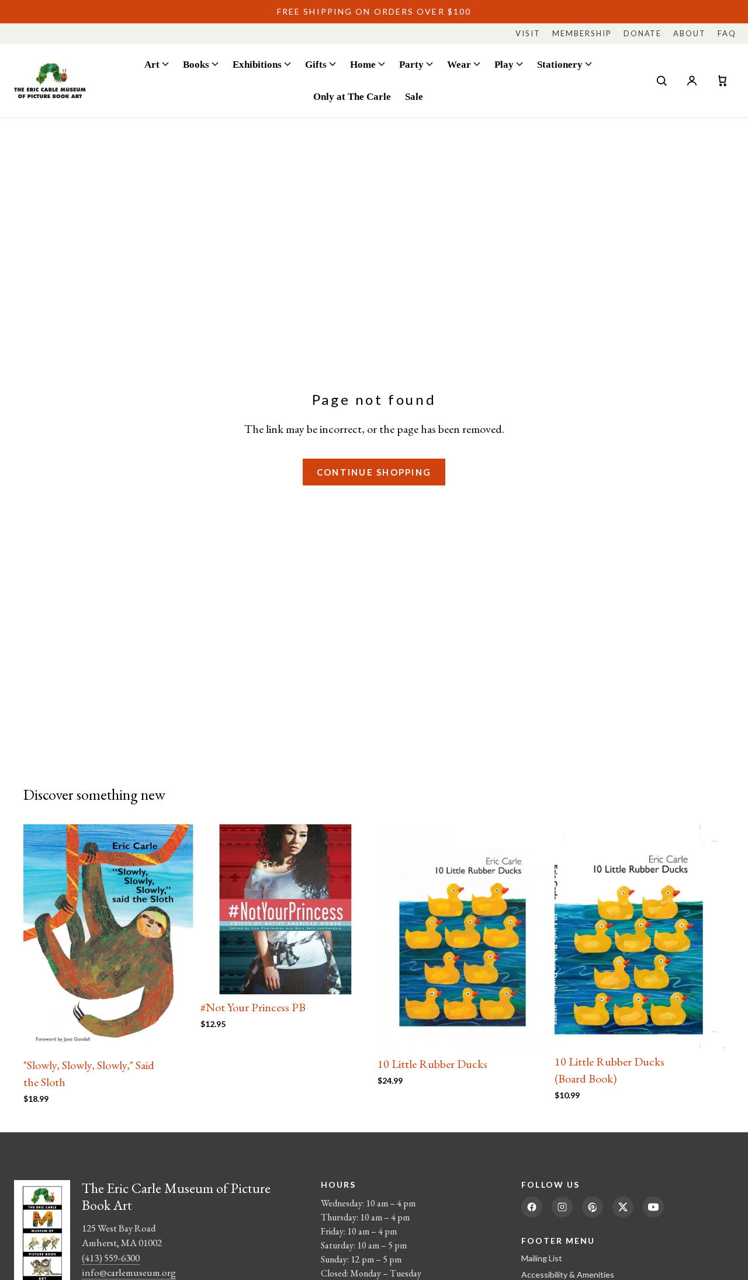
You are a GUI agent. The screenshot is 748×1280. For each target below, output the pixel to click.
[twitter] (622, 1206)
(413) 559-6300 (111, 1257)
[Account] (692, 80)
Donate (643, 33)
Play (504, 64)
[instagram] (562, 1206)
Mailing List (541, 1258)
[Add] (175, 1034)
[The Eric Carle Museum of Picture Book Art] (50, 80)
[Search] (661, 80)
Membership (582, 33)
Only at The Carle (352, 96)
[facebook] (531, 1206)
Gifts (316, 64)
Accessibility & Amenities (567, 1274)
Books (196, 64)
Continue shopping (374, 472)
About (689, 33)
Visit (528, 33)
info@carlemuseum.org (129, 1272)
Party (411, 64)
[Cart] (722, 80)
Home (363, 64)
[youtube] (653, 1206)
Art (152, 64)
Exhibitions (257, 64)
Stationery (560, 64)
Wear (459, 64)
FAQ (727, 33)
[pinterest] (592, 1206)
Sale (414, 96)
